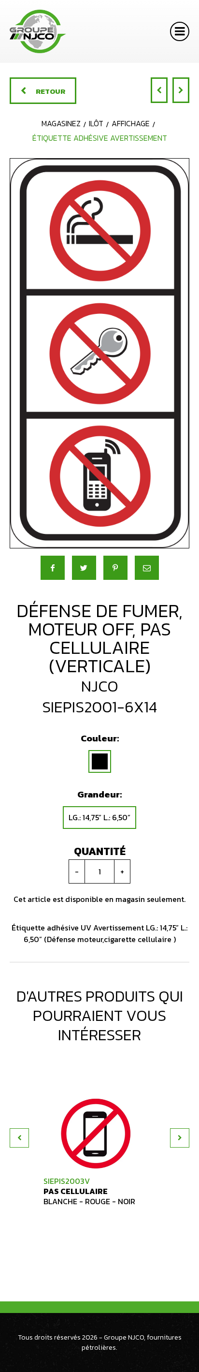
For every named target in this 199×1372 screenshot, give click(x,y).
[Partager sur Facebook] (53, 568)
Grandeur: (99, 794)
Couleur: (100, 738)
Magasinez (61, 123)
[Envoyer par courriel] (147, 568)
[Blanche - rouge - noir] (99, 761)
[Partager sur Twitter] (84, 568)
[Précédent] (159, 90)
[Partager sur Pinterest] (115, 568)
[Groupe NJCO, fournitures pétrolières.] (38, 31)
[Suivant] (180, 90)
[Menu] (179, 31)
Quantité (100, 851)
